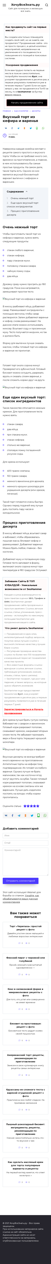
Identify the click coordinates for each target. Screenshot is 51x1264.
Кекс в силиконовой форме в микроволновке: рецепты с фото (25, 992)
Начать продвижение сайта (27, 102)
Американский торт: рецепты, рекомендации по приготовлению (25, 1058)
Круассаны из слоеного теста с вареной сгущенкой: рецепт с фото (25, 1092)
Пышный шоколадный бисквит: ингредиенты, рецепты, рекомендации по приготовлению (25, 1129)
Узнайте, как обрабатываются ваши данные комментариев (21, 898)
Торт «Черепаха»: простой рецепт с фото (25, 928)
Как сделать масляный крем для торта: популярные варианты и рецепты (25, 1165)
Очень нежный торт (22, 198)
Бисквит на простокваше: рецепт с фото (25, 1025)
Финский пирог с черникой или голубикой (25, 959)
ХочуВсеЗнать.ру (25, 5)
